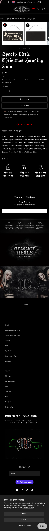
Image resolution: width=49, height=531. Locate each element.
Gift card (8, 376)
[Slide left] (19, 48)
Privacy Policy (28, 508)
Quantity (5, 86)
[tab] (7, 131)
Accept (24, 514)
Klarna (7, 386)
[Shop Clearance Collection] (24, 249)
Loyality (7, 371)
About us (8, 361)
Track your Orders (11, 356)
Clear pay (8, 392)
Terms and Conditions (12, 335)
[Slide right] (29, 48)
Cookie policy (9, 407)
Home (2, 19)
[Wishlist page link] (33, 9)
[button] (4, 9)
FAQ (7, 346)
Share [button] (6, 159)
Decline (24, 520)
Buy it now (24, 106)
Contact (7, 340)
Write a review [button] (24, 211)
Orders (7, 397)
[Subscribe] (37, 474)
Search (7, 325)
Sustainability (10, 381)
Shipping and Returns (12, 330)
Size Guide (8, 351)
